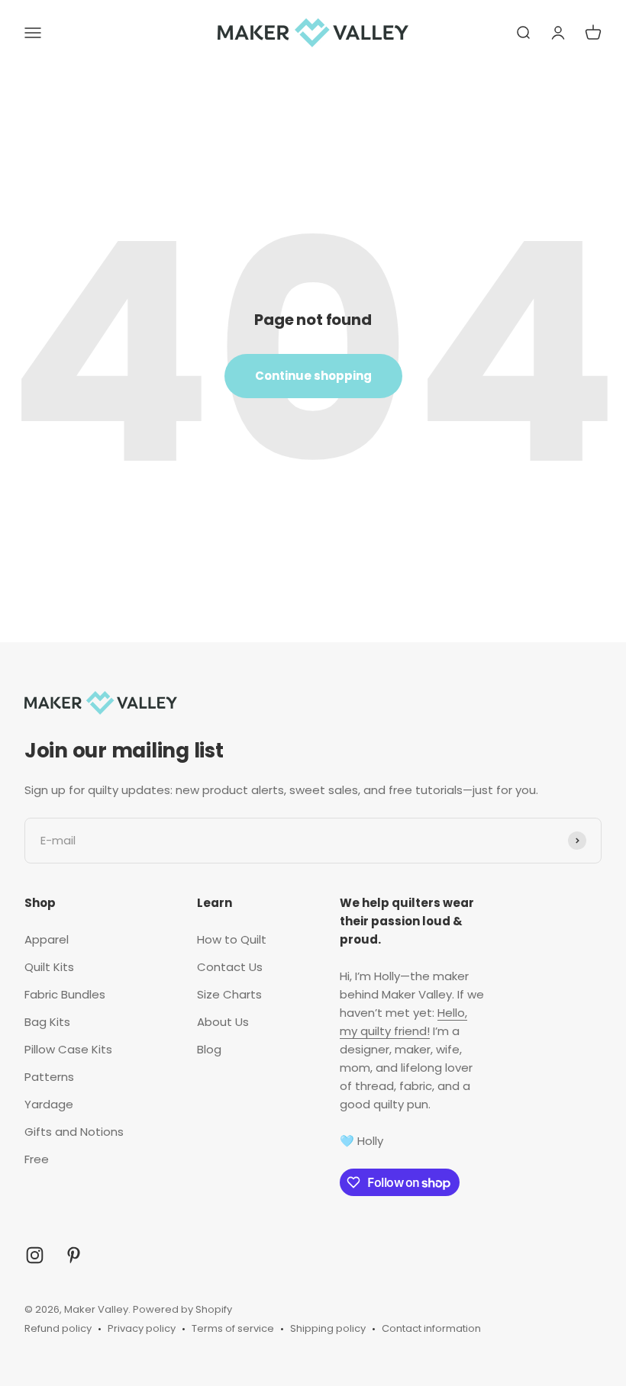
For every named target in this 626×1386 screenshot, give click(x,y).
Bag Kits (47, 1022)
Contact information (431, 1328)
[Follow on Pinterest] (73, 1255)
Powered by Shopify (182, 1309)
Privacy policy (142, 1328)
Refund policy (58, 1328)
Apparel (46, 939)
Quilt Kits (49, 967)
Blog (209, 1049)
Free (36, 1159)
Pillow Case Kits (68, 1049)
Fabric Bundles (64, 994)
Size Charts (229, 994)
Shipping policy (328, 1328)
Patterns (49, 1077)
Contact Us (230, 967)
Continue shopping (313, 376)
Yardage (48, 1104)
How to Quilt (231, 939)
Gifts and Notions (74, 1132)
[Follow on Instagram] (34, 1255)
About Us (223, 1022)
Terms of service (233, 1328)
